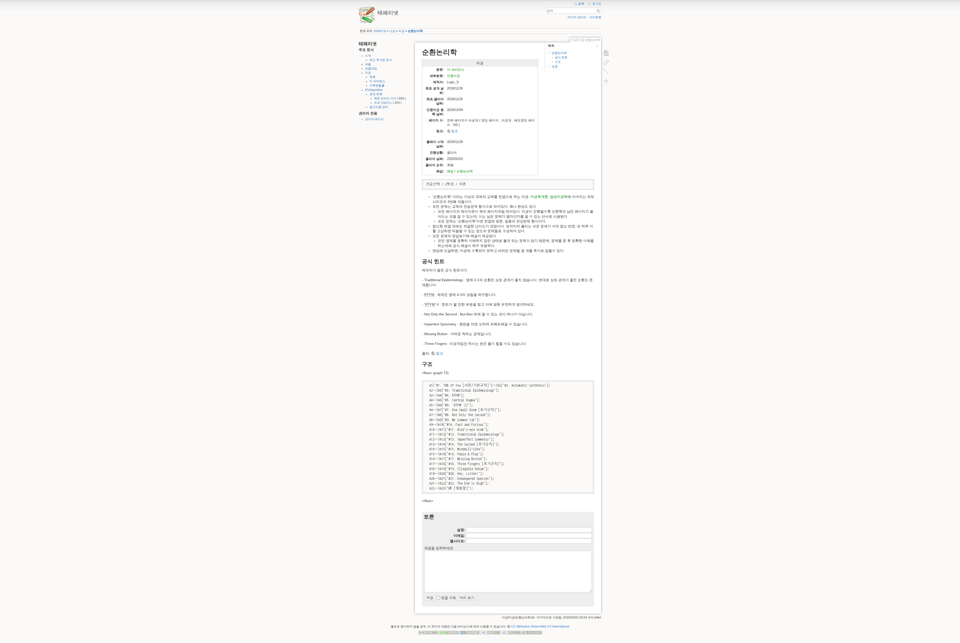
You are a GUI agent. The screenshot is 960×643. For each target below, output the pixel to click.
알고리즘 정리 (379, 107)
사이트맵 (595, 17)
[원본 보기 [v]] (606, 53)
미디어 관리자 (577, 17)
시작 (368, 55)
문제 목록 (376, 94)
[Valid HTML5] (490, 632)
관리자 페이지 (374, 119)
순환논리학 (415, 31)
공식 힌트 (561, 57)
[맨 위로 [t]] (606, 81)
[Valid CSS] (511, 632)
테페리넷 (380, 31)
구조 (558, 62)
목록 (373, 77)
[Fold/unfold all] (606, 72)
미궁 (392, 31)
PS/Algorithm (374, 90)
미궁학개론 (539, 197)
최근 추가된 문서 (381, 60)
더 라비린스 (377, 81)
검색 (598, 10)
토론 (555, 66)
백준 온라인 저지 (385, 98)
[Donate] (449, 632)
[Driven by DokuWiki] (532, 632)
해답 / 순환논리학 (460, 171)
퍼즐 (368, 64)
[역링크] (606, 62)
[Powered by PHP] (470, 632)
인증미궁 (453, 76)
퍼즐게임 (371, 68)
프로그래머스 (383, 102)
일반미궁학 (559, 197)
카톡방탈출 (377, 85)
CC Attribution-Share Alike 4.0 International (540, 626)
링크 (454, 131)
